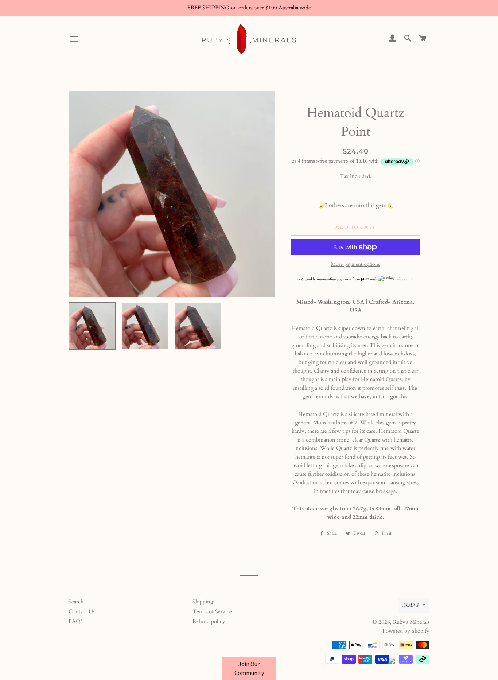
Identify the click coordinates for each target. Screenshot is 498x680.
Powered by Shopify (405, 630)
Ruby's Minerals (411, 622)
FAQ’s (76, 621)
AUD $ (410, 605)
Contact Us (82, 611)
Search (76, 601)
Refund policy (208, 621)
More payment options (355, 264)
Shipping (202, 601)
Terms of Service (212, 611)
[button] (249, 668)
